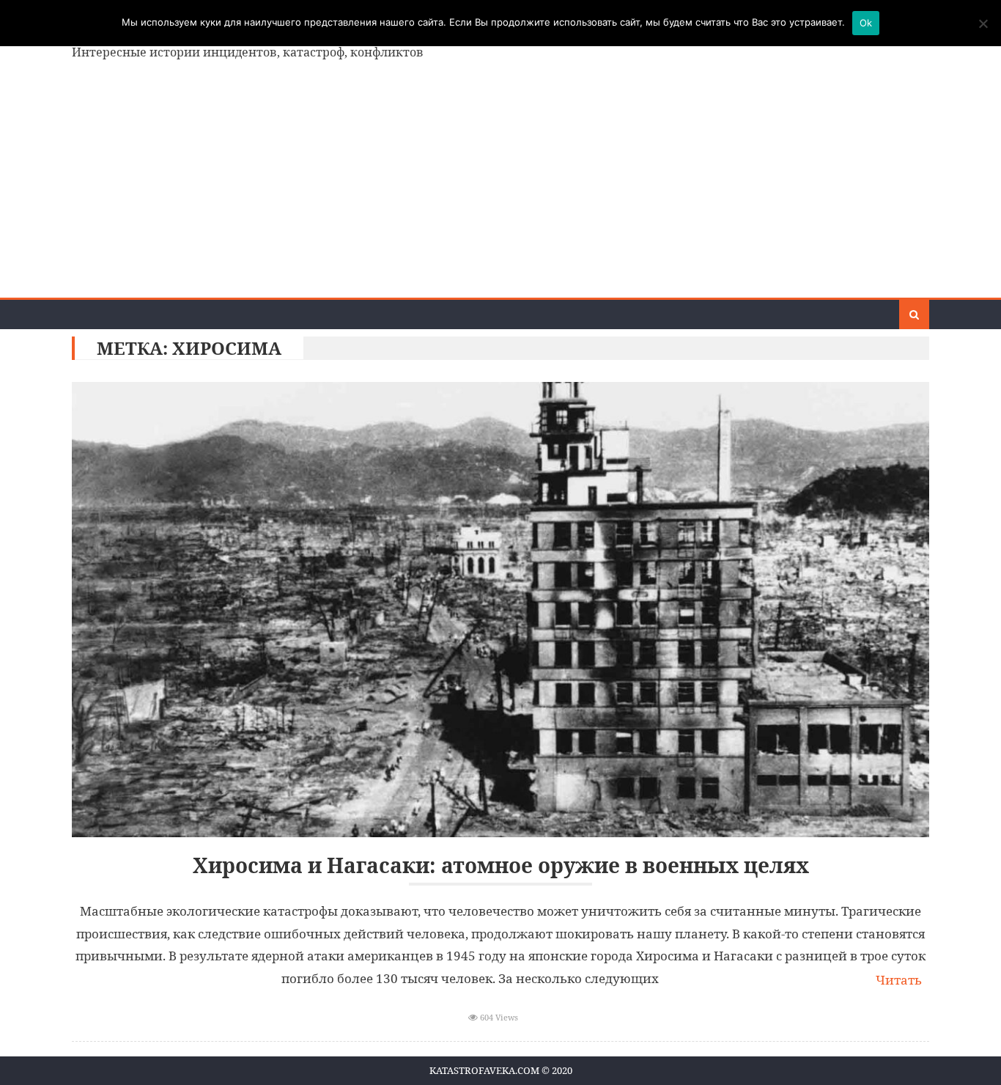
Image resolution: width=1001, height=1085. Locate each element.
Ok (866, 23)
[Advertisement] (500, 187)
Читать (899, 979)
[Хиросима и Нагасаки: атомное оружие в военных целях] (500, 609)
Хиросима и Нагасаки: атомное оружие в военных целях (501, 865)
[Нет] (982, 23)
